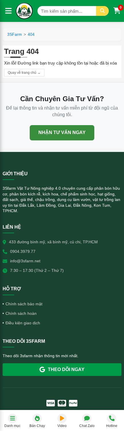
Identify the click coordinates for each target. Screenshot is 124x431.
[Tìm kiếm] (102, 11)
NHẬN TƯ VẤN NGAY (62, 132)
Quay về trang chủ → (24, 73)
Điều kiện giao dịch (22, 323)
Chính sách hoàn (21, 313)
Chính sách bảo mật (23, 304)
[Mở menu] (8, 11)
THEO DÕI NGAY (66, 369)
